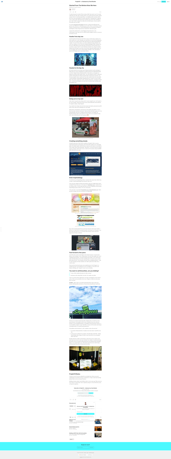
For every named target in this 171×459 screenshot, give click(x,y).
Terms (87, 452)
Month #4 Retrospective (74, 426)
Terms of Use (90, 395)
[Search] (158, 1)
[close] (94, 402)
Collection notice (91, 452)
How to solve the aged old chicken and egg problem (77, 434)
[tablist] (73, 406)
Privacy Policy (92, 416)
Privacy (85, 452)
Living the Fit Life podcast (79, 24)
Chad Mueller (75, 429)
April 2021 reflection (72, 428)
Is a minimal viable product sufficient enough (76, 422)
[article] (85, 422)
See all (71, 439)
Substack (81, 457)
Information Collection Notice (85, 416)
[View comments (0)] (73, 12)
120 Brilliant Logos (91, 185)
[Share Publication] (160, 1)
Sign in (168, 1)
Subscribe (163, 1)
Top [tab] (70, 417)
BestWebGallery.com (94, 190)
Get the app (90, 454)
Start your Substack (83, 454)
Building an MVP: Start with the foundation (78, 433)
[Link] (68, 36)
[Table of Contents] (1, 229)
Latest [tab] (73, 417)
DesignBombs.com (84, 190)
